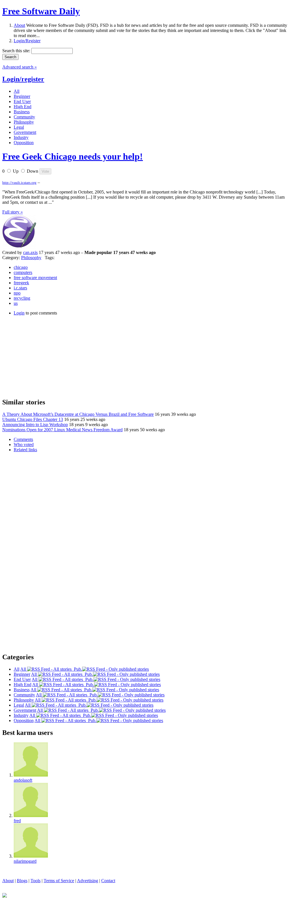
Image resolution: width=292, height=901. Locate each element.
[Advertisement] (45, 356)
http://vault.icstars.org (19, 182)
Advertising (87, 880)
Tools (35, 880)
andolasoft (23, 780)
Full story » (12, 211)
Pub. (77, 669)
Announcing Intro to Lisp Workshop (35, 424)
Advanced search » (19, 66)
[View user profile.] (19, 247)
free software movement (35, 277)
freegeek (21, 282)
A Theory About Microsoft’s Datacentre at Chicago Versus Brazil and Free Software (78, 414)
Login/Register (27, 40)
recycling (22, 298)
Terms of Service (59, 880)
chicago (21, 267)
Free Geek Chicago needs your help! (72, 156)
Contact (108, 880)
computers (23, 272)
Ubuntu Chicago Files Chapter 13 (32, 419)
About (19, 25)
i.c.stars (20, 287)
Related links (25, 449)
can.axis (30, 252)
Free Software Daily (41, 11)
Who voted (24, 444)
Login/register (23, 79)
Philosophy (31, 257)
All (23, 669)
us (16, 303)
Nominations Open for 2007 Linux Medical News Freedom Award (62, 429)
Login (19, 313)
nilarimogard (25, 861)
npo (17, 293)
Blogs (22, 880)
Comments (23, 439)
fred (17, 820)
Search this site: (16, 50)
